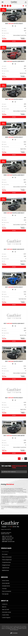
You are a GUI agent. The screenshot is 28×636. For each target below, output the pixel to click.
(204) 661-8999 (8, 536)
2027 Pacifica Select (14, 287)
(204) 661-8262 (9, 539)
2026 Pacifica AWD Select (14, 61)
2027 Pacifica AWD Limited (14, 435)
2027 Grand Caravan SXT (14, 249)
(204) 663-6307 (10, 538)
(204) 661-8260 (11, 541)
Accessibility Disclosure (11, 628)
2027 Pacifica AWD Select (14, 323)
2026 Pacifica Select (14, 23)
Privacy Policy (9, 627)
